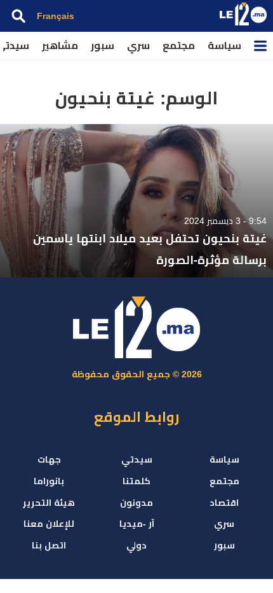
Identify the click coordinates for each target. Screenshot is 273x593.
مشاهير (60, 45)
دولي (136, 545)
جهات (49, 459)
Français (55, 16)
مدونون (136, 503)
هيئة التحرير (49, 503)
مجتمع (179, 45)
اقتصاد (224, 503)
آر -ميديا (136, 524)
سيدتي (136, 459)
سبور (102, 45)
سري (138, 45)
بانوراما (49, 481)
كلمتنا (136, 481)
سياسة (224, 45)
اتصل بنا (49, 545)
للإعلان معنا (48, 524)
